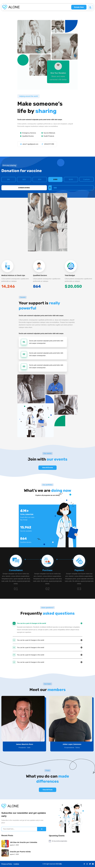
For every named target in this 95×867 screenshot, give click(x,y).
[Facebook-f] (84, 864)
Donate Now (79, 7)
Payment (79, 570)
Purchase (47, 570)
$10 (8, 179)
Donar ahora (24, 188)
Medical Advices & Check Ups (13, 275)
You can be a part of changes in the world (29, 623)
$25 (24, 179)
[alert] (71, 841)
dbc (60, 864)
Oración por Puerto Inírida (20, 852)
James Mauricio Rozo (24, 744)
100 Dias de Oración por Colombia (23, 842)
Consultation (16, 570)
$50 (39, 179)
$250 (71, 179)
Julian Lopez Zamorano (72, 744)
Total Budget (70, 275)
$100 (55, 179)
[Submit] (41, 829)
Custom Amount (86, 180)
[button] (47, 623)
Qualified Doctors (40, 275)
